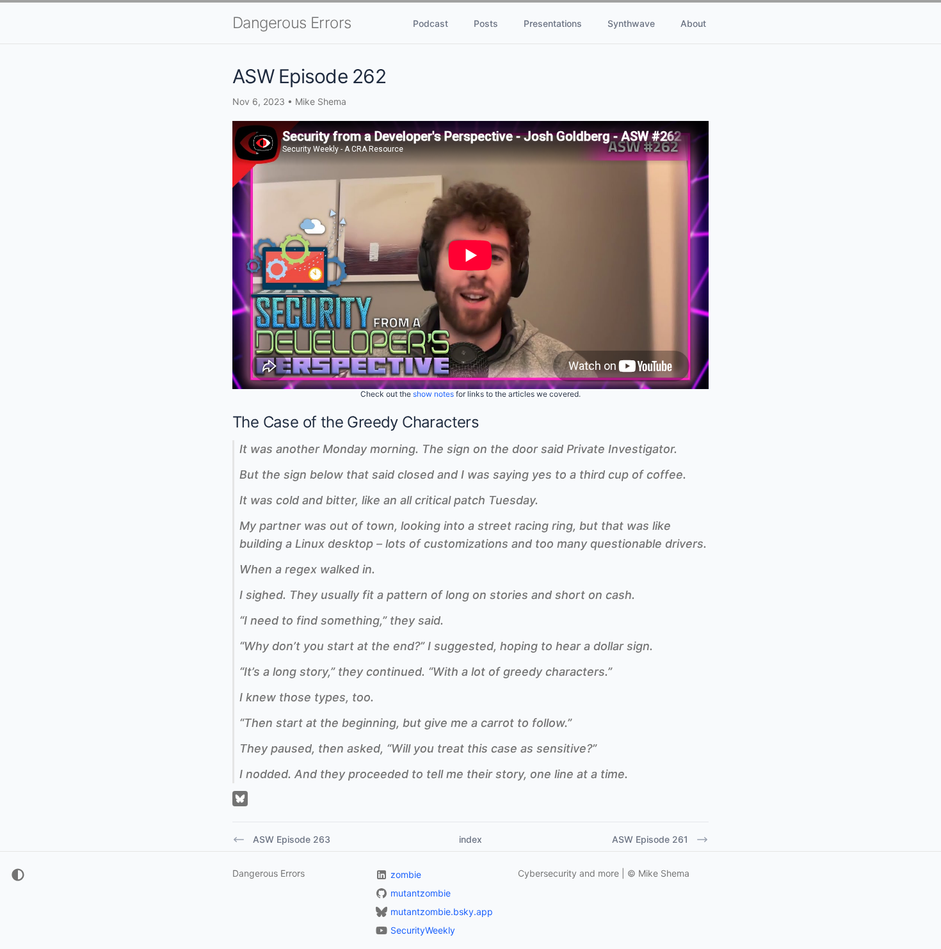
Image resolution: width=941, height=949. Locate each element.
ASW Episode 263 (291, 839)
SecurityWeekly (422, 930)
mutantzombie (420, 893)
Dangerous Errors (291, 22)
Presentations (553, 23)
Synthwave (631, 23)
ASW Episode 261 (650, 839)
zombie (405, 874)
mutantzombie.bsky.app (441, 911)
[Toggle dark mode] (13, 874)
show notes (433, 394)
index (470, 839)
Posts (486, 23)
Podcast (430, 23)
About (693, 23)
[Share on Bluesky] (240, 798)
